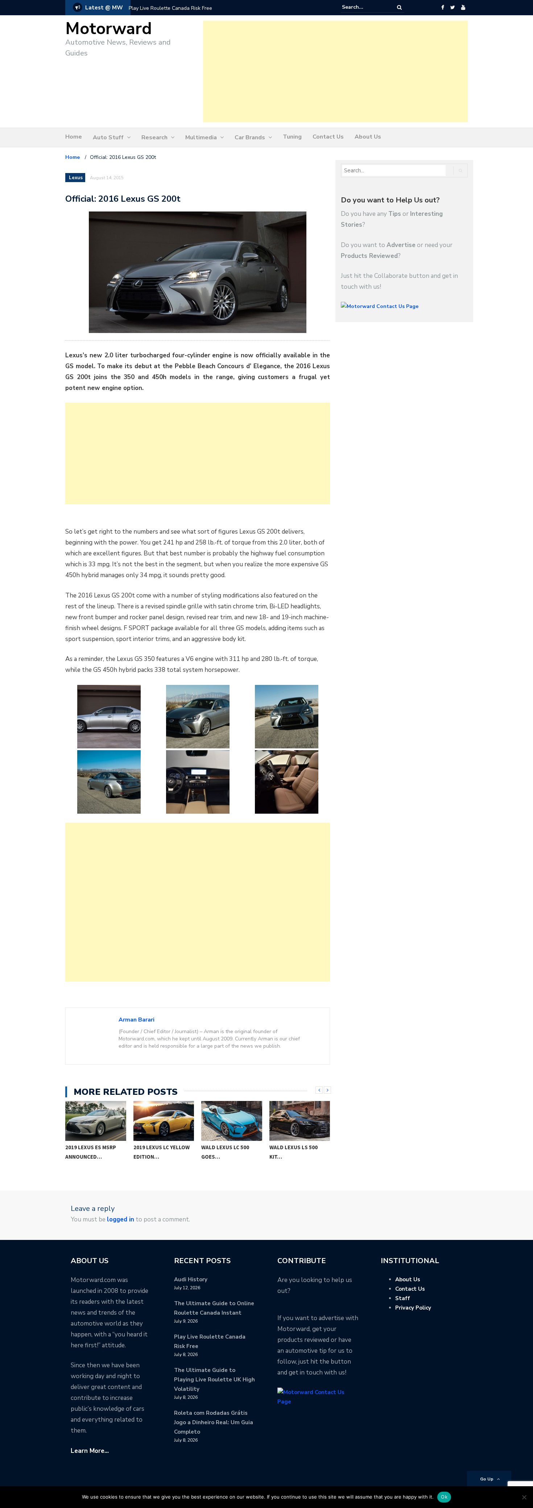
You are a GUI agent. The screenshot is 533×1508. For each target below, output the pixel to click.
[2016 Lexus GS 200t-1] (108, 716)
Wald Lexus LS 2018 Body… (295, 1152)
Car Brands (250, 137)
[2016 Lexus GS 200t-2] (197, 716)
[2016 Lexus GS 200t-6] (286, 782)
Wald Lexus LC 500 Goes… (157, 1152)
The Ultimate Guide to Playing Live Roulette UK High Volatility (214, 1380)
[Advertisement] (335, 71)
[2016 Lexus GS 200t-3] (286, 716)
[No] (524, 1497)
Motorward (108, 29)
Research (154, 137)
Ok (444, 1497)
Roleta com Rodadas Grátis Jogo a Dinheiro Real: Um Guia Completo (213, 1422)
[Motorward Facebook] (442, 7)
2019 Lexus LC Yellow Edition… (94, 1152)
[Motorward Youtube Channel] (463, 7)
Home (73, 137)
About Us (368, 137)
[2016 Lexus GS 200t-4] (108, 782)
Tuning (292, 137)
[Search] (399, 7)
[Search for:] (364, 7)
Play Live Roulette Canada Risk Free (170, 8)
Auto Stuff (108, 137)
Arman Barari (136, 1020)
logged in (120, 1219)
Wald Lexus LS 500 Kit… (226, 1152)
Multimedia (201, 137)
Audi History (190, 1279)
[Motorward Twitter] (452, 7)
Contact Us (328, 137)
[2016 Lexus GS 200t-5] (197, 782)
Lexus (76, 177)
